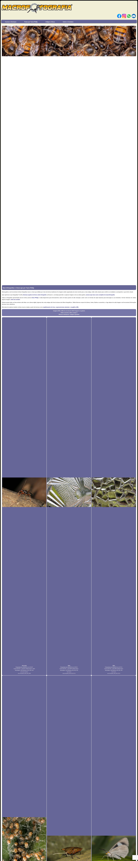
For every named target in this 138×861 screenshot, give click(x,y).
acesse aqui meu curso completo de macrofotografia (100, 294)
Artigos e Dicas (50, 22)
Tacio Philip (35, 297)
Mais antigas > (74, 312)
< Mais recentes (64, 312)
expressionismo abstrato (62, 307)
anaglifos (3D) (74, 307)
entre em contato (15, 299)
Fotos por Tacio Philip (31, 22)
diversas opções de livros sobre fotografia (34, 294)
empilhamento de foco (49, 307)
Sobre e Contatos (68, 22)
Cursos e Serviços (10, 22)
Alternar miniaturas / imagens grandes (69, 314)
